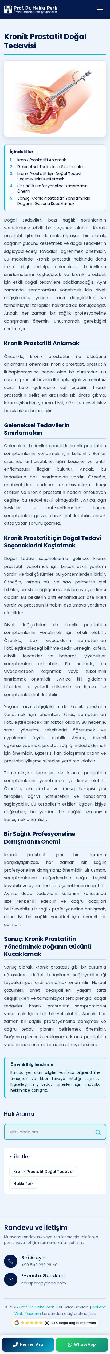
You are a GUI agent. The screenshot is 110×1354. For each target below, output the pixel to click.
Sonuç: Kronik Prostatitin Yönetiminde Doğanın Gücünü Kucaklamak (53, 201)
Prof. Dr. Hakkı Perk (36, 1307)
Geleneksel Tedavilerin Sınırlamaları (51, 166)
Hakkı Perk (24, 1183)
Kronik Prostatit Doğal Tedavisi (43, 1171)
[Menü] (100, 9)
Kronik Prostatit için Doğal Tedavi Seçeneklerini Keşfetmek (49, 176)
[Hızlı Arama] (98, 1131)
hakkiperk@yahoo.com (43, 1283)
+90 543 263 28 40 (39, 1265)
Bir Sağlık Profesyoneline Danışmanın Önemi (52, 189)
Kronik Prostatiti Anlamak (41, 159)
